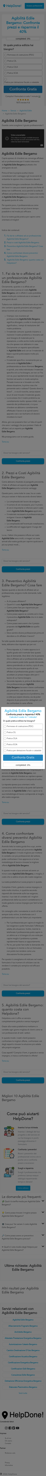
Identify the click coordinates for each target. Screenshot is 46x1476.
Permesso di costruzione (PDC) (20, 726)
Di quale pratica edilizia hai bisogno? (19, 721)
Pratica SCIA (12, 745)
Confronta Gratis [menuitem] (23, 757)
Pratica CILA (12, 739)
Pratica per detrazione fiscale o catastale (24, 751)
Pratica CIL (11, 732)
